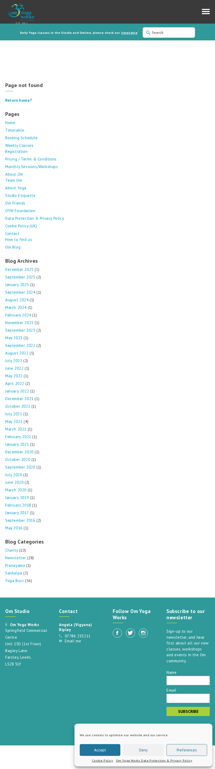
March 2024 (15, 307)
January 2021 (17, 444)
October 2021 (17, 406)
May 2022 (14, 375)
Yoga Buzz (14, 580)
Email (171, 690)
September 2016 (20, 520)
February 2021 (18, 436)
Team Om (13, 180)
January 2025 (17, 284)
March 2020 (15, 489)
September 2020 (20, 467)
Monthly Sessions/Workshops (31, 166)
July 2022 (13, 360)
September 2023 (20, 330)
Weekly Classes (19, 145)
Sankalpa (13, 573)
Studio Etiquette (20, 195)
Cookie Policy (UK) (21, 225)
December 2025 (19, 269)
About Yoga (15, 187)
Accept (100, 750)
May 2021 (14, 421)
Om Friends (15, 203)
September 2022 (20, 345)
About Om (14, 174)
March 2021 (15, 429)
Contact (12, 233)
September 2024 (20, 292)
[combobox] (169, 32)
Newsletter (15, 557)
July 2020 (13, 474)
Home (10, 122)
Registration (16, 151)
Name (171, 672)
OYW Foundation (20, 210)
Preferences (187, 750)
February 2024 (18, 315)
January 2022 (17, 391)
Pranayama (15, 565)
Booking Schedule (21, 137)
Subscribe (188, 711)
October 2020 (17, 459)
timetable (129, 33)
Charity (11, 550)
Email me (73, 640)
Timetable (14, 130)
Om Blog (12, 247)
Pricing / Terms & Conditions (31, 159)
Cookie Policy (102, 760)
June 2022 (14, 368)
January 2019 (17, 497)
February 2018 (18, 505)
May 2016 (14, 527)
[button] (206, 13)
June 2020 (14, 482)
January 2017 (17, 512)
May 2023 (14, 337)
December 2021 (19, 398)
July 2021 (13, 413)
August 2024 (17, 299)
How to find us (18, 239)
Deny (143, 750)
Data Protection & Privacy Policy (34, 218)
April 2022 (14, 383)
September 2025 (20, 277)
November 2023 (19, 322)
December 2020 (19, 451)
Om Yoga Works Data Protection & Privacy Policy (154, 760)
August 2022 (17, 353)
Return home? (18, 100)
